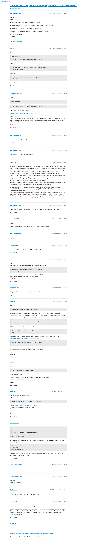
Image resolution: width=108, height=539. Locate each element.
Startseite (12, 533)
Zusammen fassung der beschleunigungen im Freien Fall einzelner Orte (43, 5)
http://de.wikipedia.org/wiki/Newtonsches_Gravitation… (24, 405)
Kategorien (19, 533)
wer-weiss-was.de (5, 1)
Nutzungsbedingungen (36, 533)
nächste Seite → (14, 523)
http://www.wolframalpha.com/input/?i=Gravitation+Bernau (25, 338)
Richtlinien (26, 533)
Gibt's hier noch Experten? (16, 41)
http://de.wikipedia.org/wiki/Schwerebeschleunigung (23, 113)
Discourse (21, 536)
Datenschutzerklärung (48, 533)
